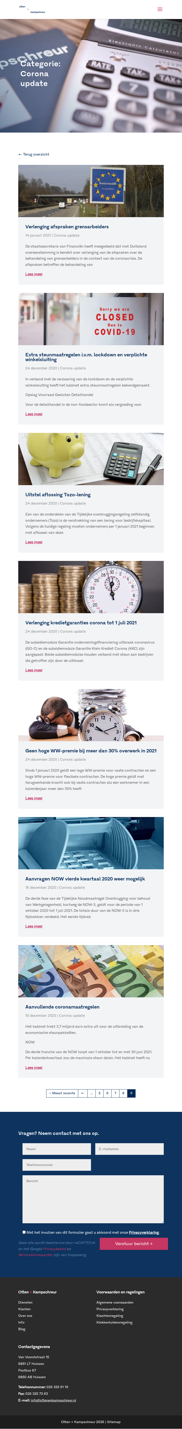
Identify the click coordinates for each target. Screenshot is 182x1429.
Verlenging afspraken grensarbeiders (67, 226)
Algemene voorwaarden (114, 1302)
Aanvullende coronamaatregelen (62, 1007)
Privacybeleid (54, 1249)
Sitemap (114, 1422)
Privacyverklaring (144, 1232)
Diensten (25, 1302)
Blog (21, 1329)
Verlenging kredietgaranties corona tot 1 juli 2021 (81, 623)
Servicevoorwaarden (35, 1255)
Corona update (66, 235)
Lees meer (34, 274)
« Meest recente (62, 1093)
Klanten (24, 1309)
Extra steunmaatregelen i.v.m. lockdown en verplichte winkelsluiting (86, 357)
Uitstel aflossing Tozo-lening (58, 494)
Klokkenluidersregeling (114, 1322)
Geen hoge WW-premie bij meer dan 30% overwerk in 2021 (91, 751)
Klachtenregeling (109, 1316)
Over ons (25, 1316)
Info (21, 1322)
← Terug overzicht (33, 154)
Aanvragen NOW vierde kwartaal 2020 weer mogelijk (85, 879)
